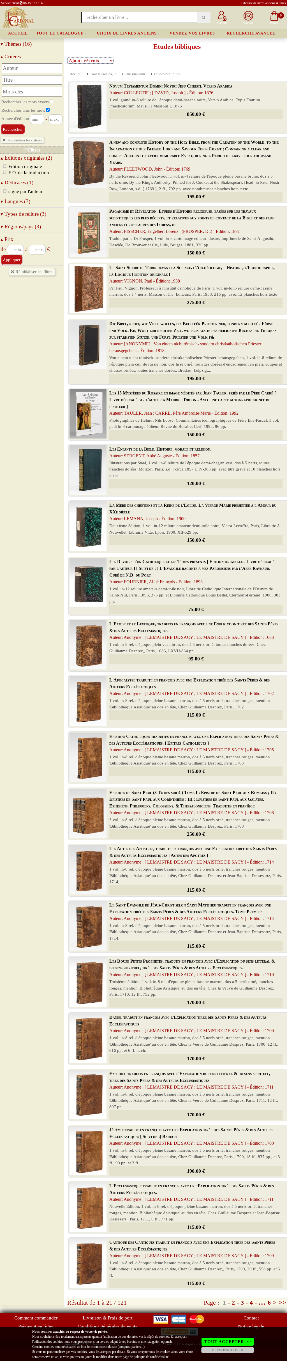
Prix (7, 239)
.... (262, 1302)
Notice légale (251, 1326)
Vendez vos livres (192, 33)
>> (282, 1302)
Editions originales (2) (26, 158)
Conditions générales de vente (108, 1326)
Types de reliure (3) (23, 214)
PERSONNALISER (227, 1350)
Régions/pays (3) (21, 226)
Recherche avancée (251, 33)
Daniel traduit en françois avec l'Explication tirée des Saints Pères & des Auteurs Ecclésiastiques (191, 1024)
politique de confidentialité (151, 1357)
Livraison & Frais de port (108, 1318)
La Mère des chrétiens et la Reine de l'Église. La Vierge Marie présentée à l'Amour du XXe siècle (192, 512)
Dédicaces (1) (17, 182)
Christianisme (135, 74)
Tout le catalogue (60, 33)
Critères (11, 56)
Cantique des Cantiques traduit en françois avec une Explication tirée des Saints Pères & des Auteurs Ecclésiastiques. (192, 1249)
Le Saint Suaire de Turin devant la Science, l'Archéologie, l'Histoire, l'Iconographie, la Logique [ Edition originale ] (192, 274)
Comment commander (36, 1318)
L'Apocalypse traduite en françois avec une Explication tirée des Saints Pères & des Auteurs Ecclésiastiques (191, 687)
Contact (251, 1318)
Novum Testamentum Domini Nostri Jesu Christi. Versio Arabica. (171, 89)
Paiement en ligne (36, 1326)
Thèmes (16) (16, 44)
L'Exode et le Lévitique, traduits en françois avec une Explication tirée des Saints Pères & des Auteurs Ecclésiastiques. (193, 630)
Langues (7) (15, 201)
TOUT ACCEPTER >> (227, 1341)
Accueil (18, 33)
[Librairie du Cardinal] (18, 17)
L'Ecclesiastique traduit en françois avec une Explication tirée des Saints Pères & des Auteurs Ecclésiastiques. (191, 1192)
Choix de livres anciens (127, 33)
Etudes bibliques (167, 74)
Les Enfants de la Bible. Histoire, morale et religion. (160, 452)
